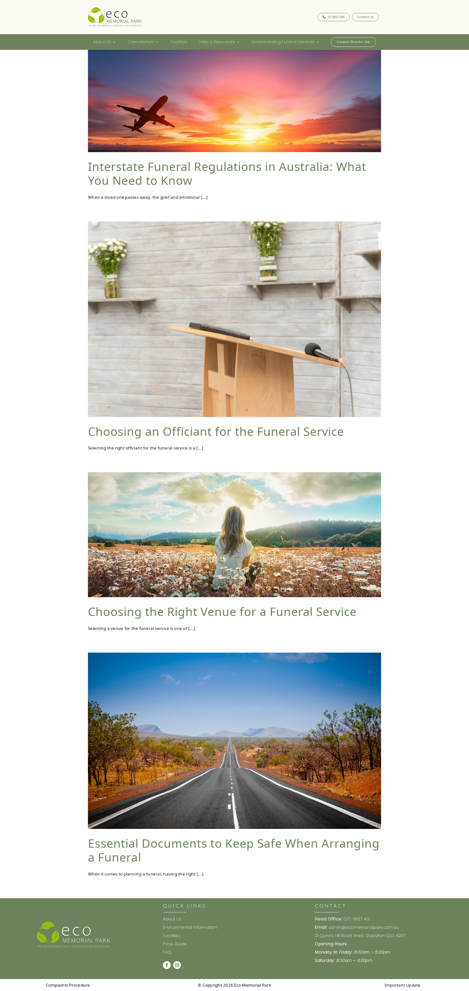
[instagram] (177, 965)
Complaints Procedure (68, 985)
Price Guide (175, 944)
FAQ (167, 952)
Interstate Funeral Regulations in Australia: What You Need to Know (227, 173)
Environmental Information (190, 927)
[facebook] (167, 965)
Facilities (171, 936)
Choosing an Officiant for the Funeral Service (216, 431)
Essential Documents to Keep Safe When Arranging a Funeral (234, 850)
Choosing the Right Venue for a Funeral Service (222, 611)
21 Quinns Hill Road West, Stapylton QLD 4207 (360, 936)
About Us (172, 919)
